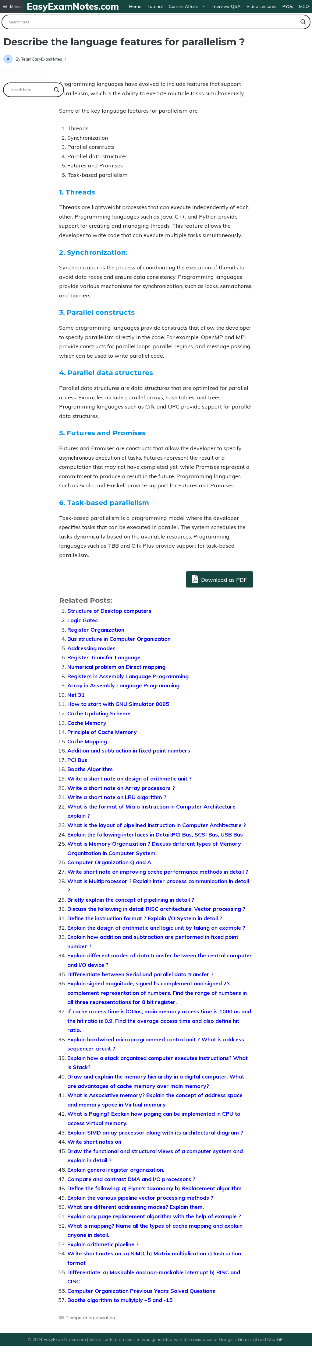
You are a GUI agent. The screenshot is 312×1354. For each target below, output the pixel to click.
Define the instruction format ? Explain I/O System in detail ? (144, 918)
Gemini (245, 1339)
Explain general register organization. (115, 1169)
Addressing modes (91, 648)
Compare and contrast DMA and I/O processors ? (131, 1179)
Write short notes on (94, 1141)
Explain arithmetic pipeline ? (103, 1244)
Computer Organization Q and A (109, 862)
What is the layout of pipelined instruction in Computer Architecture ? (156, 825)
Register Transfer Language (103, 657)
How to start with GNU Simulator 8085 (118, 703)
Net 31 (76, 694)
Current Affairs (183, 6)
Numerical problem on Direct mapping (116, 666)
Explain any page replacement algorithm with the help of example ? (154, 1216)
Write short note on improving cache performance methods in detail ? (157, 871)
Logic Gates (82, 620)
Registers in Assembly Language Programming (128, 676)
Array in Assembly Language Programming (123, 685)
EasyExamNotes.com (73, 6)
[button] (12, 6)
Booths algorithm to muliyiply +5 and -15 (119, 1299)
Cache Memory (86, 722)
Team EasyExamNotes (41, 59)
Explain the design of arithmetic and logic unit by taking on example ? (156, 927)
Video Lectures (261, 6)
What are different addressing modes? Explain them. (135, 1206)
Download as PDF (223, 579)
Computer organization (90, 1318)
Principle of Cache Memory (102, 731)
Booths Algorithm (90, 769)
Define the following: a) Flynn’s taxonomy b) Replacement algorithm (154, 1188)
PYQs (287, 6)
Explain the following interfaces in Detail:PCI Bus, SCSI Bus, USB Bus (155, 834)
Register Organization (95, 629)
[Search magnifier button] (303, 22)
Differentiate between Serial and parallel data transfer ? (140, 974)
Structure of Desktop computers (109, 610)
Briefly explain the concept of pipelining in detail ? (130, 899)
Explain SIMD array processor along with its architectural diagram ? (155, 1132)
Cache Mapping (87, 741)
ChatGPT (276, 1339)
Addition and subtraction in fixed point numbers (128, 750)
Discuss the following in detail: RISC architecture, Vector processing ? (156, 908)
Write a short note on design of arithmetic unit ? (129, 778)
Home (135, 6)
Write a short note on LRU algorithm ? (116, 797)
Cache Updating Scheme (98, 713)
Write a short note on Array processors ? (121, 787)
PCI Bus (77, 759)
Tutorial (155, 6)
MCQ (304, 6)
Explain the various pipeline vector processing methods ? (140, 1197)
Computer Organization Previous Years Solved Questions (141, 1290)
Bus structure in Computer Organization (119, 638)
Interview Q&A (226, 6)
